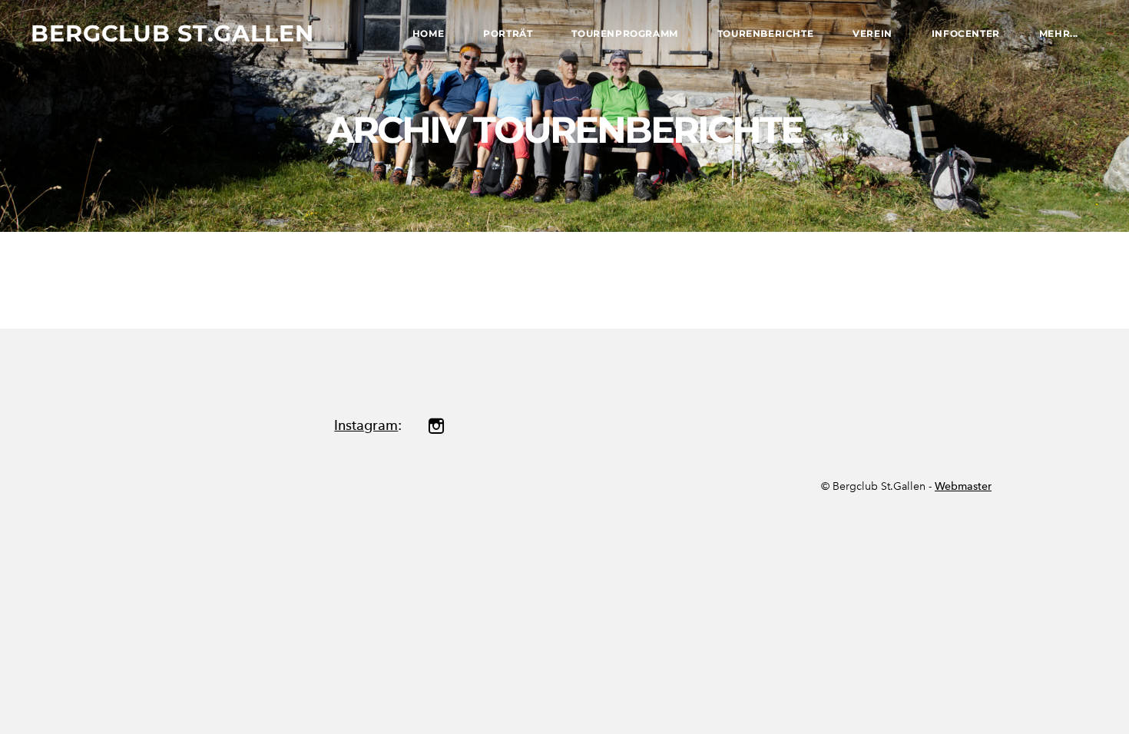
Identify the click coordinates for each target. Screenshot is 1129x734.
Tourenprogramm (624, 33)
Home (428, 33)
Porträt (507, 33)
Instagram (366, 425)
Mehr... (1058, 33)
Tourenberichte (765, 33)
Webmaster (963, 486)
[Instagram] (436, 426)
